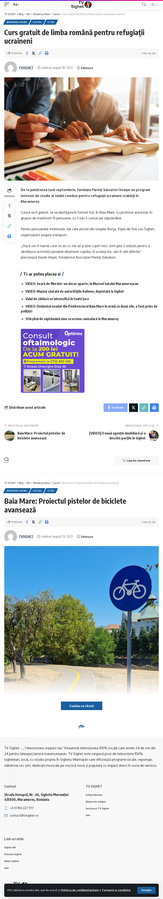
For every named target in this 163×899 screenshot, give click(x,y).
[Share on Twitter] (33, 53)
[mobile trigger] (7, 4)
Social (37, 22)
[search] (144, 4)
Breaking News (17, 22)
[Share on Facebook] (27, 53)
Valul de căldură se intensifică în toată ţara (57, 299)
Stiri (51, 22)
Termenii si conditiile (116, 890)
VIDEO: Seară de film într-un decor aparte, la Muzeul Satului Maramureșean (81, 284)
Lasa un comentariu (138, 460)
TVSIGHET (26, 67)
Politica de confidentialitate (80, 890)
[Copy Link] (40, 53)
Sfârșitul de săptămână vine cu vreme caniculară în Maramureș (72, 319)
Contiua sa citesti (81, 706)
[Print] (46, 53)
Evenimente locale (45, 736)
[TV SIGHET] (81, 4)
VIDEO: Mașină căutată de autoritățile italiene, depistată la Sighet (74, 291)
